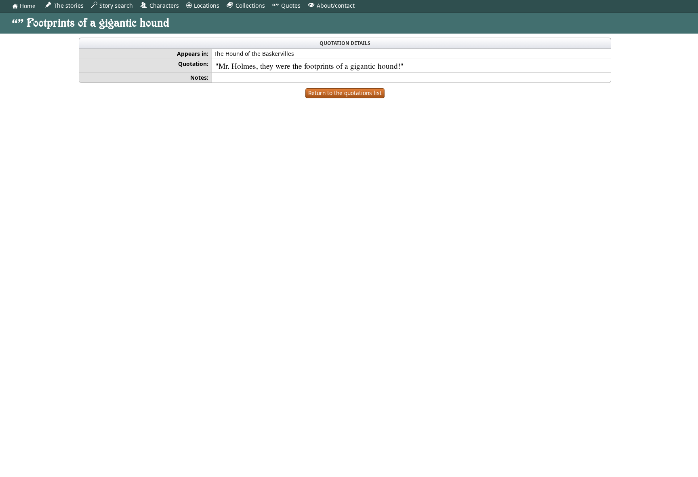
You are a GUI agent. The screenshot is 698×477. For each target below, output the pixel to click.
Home (24, 6)
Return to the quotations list (345, 93)
